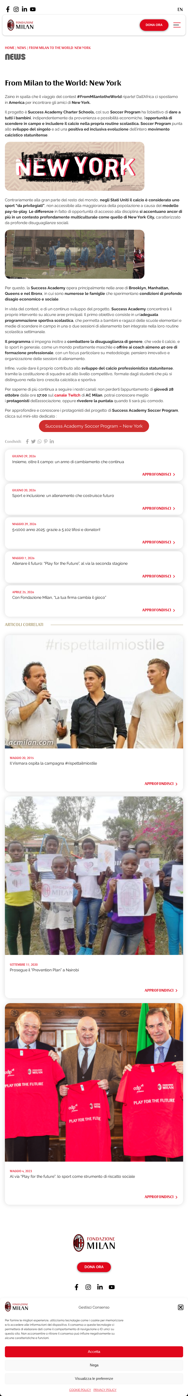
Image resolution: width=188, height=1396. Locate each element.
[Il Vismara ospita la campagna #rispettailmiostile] (94, 747)
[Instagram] (16, 9)
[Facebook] (8, 9)
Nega (94, 1365)
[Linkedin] (24, 9)
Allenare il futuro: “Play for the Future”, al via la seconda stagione (70, 563)
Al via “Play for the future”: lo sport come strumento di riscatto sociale (72, 1176)
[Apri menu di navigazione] (177, 26)
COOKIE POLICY (80, 1390)
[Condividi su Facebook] (27, 442)
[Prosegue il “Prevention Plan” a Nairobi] (94, 953)
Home (9, 48)
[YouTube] (33, 9)
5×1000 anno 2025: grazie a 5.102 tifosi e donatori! (56, 529)
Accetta (94, 1351)
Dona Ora (154, 25)
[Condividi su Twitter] (33, 442)
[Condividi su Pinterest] (45, 442)
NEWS (21, 48)
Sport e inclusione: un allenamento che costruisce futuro (63, 495)
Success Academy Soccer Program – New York (94, 426)
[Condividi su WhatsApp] (39, 442)
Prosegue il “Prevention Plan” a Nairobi (44, 970)
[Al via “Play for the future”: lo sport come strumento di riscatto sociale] (94, 1160)
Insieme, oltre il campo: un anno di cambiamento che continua (68, 461)
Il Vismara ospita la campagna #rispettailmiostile (53, 763)
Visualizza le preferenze (94, 1378)
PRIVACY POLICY (105, 1390)
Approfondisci (156, 474)
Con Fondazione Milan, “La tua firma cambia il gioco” (59, 597)
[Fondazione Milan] (20, 25)
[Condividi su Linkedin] (51, 442)
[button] (180, 1307)
